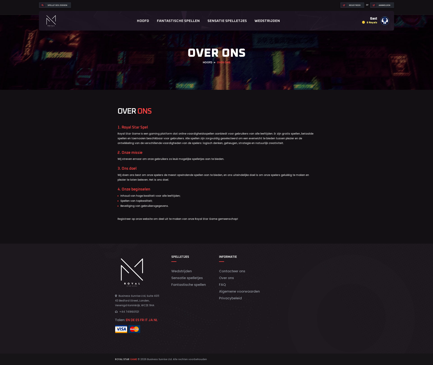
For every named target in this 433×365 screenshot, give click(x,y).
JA (151, 320)
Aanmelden (384, 5)
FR (142, 320)
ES (137, 320)
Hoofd (143, 21)
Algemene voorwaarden (239, 291)
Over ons (226, 278)
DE (133, 320)
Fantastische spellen (178, 21)
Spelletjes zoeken (57, 5)
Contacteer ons (232, 271)
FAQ (222, 284)
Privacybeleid (230, 298)
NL (156, 320)
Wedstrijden (267, 21)
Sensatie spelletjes (227, 21)
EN (128, 320)
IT (146, 320)
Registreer (354, 5)
